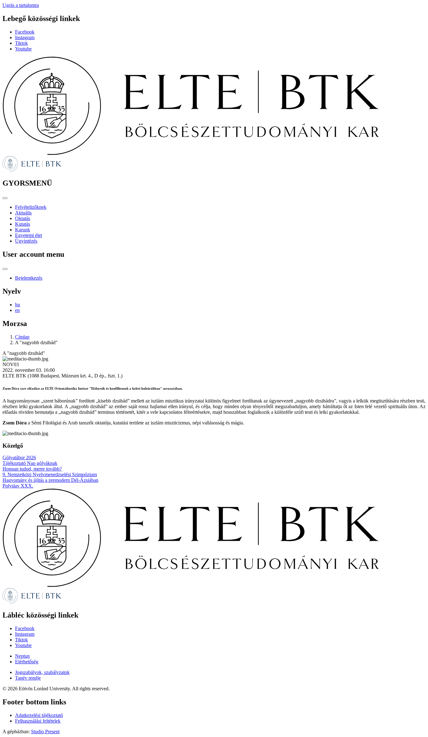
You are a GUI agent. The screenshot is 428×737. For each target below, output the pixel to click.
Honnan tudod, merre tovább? (32, 468)
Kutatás (22, 224)
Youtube (23, 48)
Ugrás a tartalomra (21, 5)
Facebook (24, 31)
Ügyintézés (26, 241)
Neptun (22, 656)
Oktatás (22, 218)
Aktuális (23, 212)
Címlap (22, 337)
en (17, 310)
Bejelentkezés (28, 278)
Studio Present (45, 731)
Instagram (24, 37)
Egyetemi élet (28, 235)
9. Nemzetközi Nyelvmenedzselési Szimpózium (50, 474)
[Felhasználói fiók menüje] (5, 269)
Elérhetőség (26, 661)
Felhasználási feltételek (37, 721)
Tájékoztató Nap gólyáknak (30, 463)
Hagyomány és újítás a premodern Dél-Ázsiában (50, 480)
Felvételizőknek (30, 207)
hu (17, 304)
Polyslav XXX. (18, 485)
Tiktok (21, 43)
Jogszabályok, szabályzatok (42, 672)
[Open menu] (5, 198)
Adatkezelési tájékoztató (39, 715)
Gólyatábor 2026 (19, 457)
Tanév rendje (28, 678)
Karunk (22, 229)
